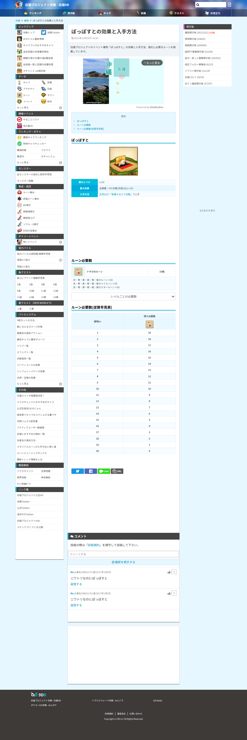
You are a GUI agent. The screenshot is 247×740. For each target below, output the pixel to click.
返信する (76, 584)
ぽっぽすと (83, 121)
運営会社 (121, 713)
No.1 (73, 572)
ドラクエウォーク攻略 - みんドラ (107, 700)
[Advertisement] (123, 226)
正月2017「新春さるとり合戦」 (116, 194)
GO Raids (157, 700)
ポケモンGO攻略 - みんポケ (44, 705)
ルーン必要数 (84, 124)
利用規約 (109, 713)
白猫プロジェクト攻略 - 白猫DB (47, 4)
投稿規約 (93, 545)
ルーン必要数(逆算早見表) (90, 128)
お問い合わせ (135, 713)
